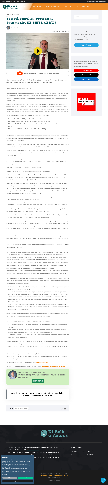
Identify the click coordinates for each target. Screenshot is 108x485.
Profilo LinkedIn (86, 79)
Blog (72, 455)
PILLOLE (76, 7)
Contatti (90, 455)
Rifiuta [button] (9, 477)
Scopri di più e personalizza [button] (18, 481)
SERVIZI (32, 7)
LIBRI (47, 7)
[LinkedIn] (65, 408)
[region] (37, 51)
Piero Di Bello (14, 27)
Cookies (65, 475)
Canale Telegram (86, 45)
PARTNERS (68, 7)
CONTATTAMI (85, 7)
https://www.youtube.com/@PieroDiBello (53, 366)
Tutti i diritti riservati (46, 475)
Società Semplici (13, 14)
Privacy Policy (58, 475)
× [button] (32, 457)
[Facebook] (61, 408)
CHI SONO (24, 7)
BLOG (39, 7)
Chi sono (74, 451)
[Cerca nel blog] (96, 17)
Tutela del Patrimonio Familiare (21, 408)
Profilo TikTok (86, 75)
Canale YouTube (86, 70)
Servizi (89, 451)
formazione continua (33, 450)
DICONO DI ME (55, 7)
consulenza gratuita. (42, 362)
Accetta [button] (25, 477)
